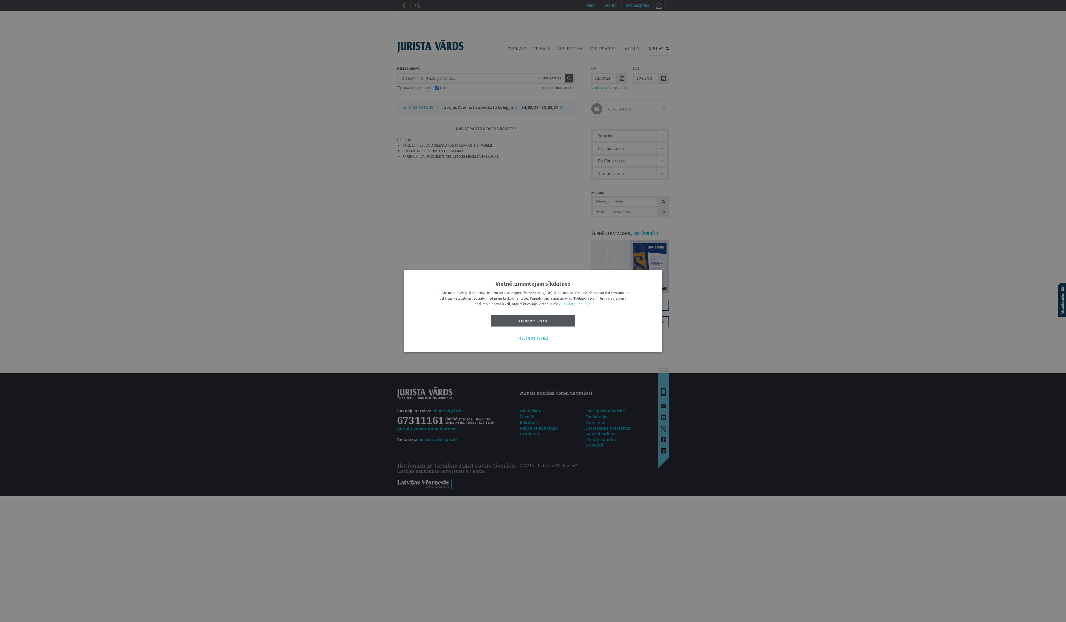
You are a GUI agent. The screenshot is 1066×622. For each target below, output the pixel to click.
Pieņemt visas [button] (533, 321)
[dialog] (533, 311)
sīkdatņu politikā (577, 304)
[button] (533, 338)
